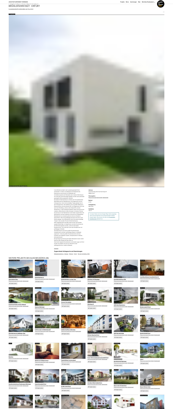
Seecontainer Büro (13, 279)
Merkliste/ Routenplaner (148, 2)
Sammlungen (133, 2)
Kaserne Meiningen (39, 307)
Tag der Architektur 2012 (84, 254)
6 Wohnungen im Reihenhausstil (43, 329)
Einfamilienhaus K (39, 277)
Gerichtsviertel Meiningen (120, 361)
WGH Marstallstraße (119, 333)
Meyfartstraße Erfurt (145, 333)
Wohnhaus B (91, 304)
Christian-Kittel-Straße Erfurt (95, 383)
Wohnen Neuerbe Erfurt (93, 335)
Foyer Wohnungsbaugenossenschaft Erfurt (98, 357)
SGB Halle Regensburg (119, 305)
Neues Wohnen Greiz (145, 387)
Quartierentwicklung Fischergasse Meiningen (20, 384)
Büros (127, 2)
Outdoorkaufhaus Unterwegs (68, 329)
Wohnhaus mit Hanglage (93, 279)
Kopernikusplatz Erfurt (40, 384)
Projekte (122, 2)
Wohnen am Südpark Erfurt (41, 360)
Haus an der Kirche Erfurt (120, 385)
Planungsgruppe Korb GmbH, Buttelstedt (21, 9)
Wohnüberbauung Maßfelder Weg (17, 333)
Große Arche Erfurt (66, 386)
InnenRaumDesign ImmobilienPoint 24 (149, 277)
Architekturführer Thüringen (18, 2)
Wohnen (71, 254)
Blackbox (11, 357)
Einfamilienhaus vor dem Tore (68, 279)
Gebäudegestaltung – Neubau (61, 254)
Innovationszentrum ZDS (120, 279)
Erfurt (75, 254)
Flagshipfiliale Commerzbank (68, 360)
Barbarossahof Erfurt (145, 307)
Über (139, 2)
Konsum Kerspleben (66, 302)
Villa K (141, 359)
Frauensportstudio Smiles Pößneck (17, 304)
